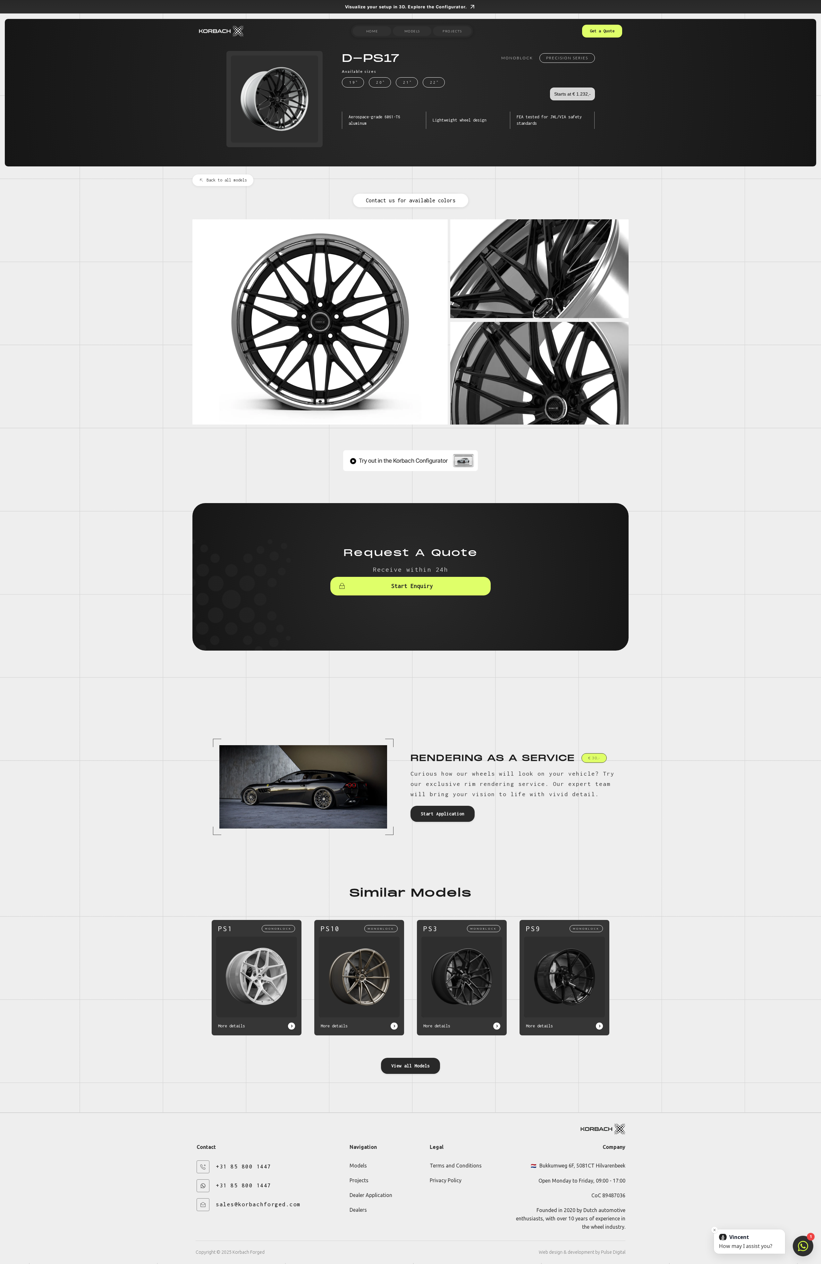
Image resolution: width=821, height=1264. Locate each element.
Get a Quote (602, 31)
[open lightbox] (320, 322)
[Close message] (714, 1230)
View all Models (410, 1065)
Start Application (442, 813)
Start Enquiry (412, 586)
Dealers (358, 1210)
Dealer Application (371, 1195)
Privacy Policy (445, 1180)
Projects (359, 1180)
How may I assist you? (745, 1242)
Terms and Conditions (456, 1165)
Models (358, 1165)
